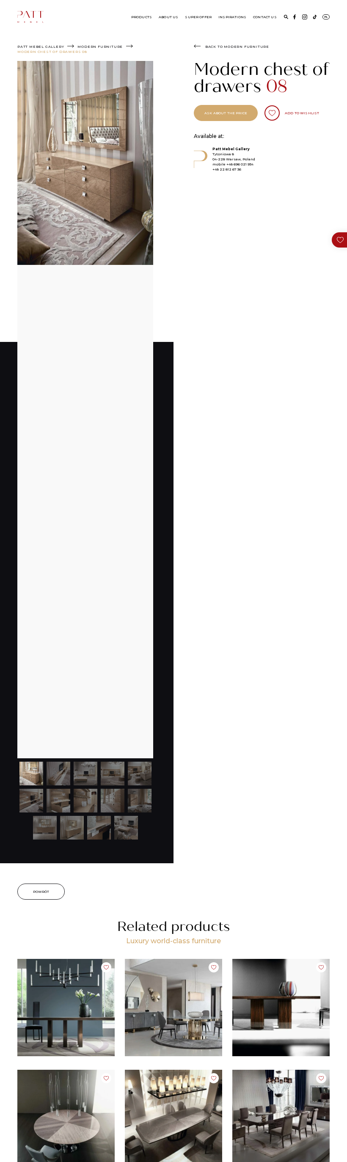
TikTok (314, 16)
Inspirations (232, 17)
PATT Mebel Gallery (40, 46)
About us (168, 17)
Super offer (198, 17)
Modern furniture (100, 46)
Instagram (304, 16)
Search (286, 16)
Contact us (265, 17)
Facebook (294, 16)
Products (141, 17)
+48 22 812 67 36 (226, 169)
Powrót (41, 891)
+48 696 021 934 (239, 164)
